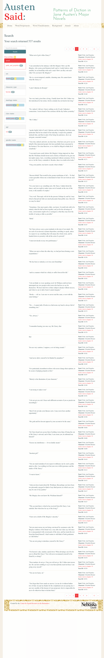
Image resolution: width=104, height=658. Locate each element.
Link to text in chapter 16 (85, 59)
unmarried (9, 105)
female (8, 78)
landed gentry (10, 118)
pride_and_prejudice (12, 65)
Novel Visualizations (41, 25)
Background (57, 25)
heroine (8, 92)
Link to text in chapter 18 (85, 179)
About (76, 25)
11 (94, 49)
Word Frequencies (22, 25)
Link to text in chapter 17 (85, 146)
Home (9, 25)
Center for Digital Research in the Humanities (34, 603)
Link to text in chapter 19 (85, 566)
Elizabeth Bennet (11, 145)
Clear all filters (9, 57)
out (7, 132)
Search (68, 25)
